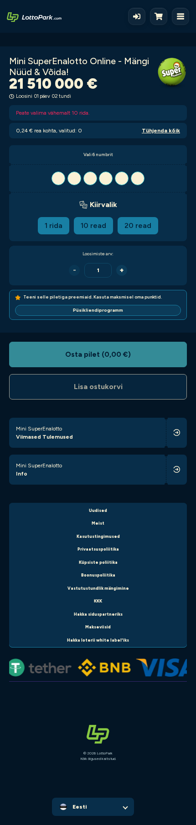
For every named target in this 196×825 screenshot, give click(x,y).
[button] (98, 178)
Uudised (98, 510)
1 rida (53, 225)
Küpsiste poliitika (98, 562)
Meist (98, 523)
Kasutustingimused (98, 536)
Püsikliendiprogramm (98, 310)
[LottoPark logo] (34, 16)
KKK (98, 600)
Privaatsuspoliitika (98, 549)
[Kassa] (161, 16)
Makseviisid (98, 626)
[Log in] (136, 16)
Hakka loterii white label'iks (98, 640)
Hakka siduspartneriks (98, 614)
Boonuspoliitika (98, 574)
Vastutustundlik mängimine (98, 588)
